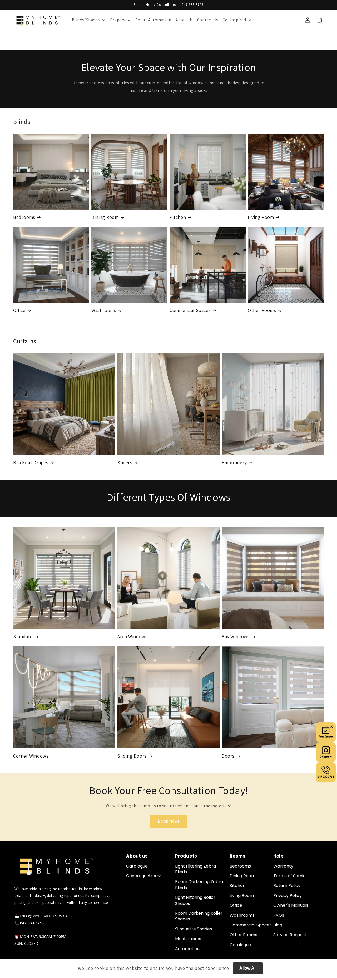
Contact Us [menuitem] (207, 20)
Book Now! (168, 821)
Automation (187, 949)
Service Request (289, 935)
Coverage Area (142, 876)
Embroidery (234, 463)
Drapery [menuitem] (117, 20)
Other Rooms (262, 310)
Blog (277, 925)
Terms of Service (290, 876)
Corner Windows (30, 756)
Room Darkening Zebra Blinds (199, 884)
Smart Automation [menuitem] (153, 20)
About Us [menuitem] (184, 20)
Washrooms (103, 310)
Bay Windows (236, 636)
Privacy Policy (287, 896)
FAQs (278, 915)
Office (19, 310)
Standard (23, 636)
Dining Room (105, 217)
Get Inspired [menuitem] (234, 20)
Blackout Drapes (30, 463)
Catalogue (137, 866)
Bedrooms (24, 217)
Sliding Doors (132, 756)
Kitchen (178, 217)
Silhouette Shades (193, 929)
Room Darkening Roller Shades (198, 916)
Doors (228, 756)
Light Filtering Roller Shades (195, 900)
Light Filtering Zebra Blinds (195, 869)
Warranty (283, 866)
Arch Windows (132, 636)
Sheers (124, 463)
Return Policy (286, 886)
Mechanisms (188, 939)
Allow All (247, 968)
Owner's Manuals (290, 905)
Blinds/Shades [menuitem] (86, 20)
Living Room (261, 217)
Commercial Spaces (190, 310)
